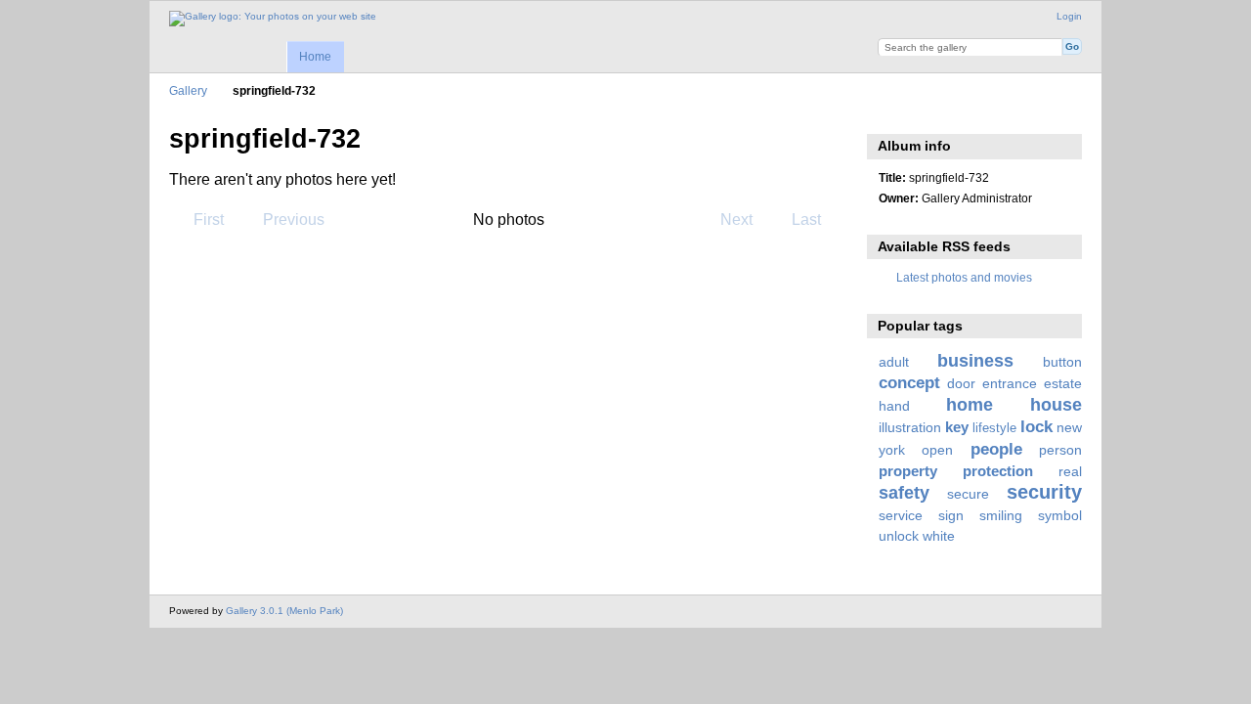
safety (904, 492)
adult (894, 362)
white (939, 536)
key (957, 426)
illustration (910, 427)
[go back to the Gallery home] (272, 18)
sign (951, 515)
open (937, 450)
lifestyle (994, 428)
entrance (1009, 383)
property (908, 470)
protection (998, 470)
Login (1069, 16)
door (961, 383)
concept (909, 383)
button (1062, 362)
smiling (1000, 515)
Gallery (188, 90)
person (1060, 450)
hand (894, 406)
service (901, 515)
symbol (1060, 515)
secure (968, 494)
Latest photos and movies (964, 277)
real (1070, 471)
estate (1063, 383)
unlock (899, 536)
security (1044, 492)
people (996, 449)
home (969, 404)
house (1056, 404)
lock (1036, 427)
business (975, 360)
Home (315, 57)
